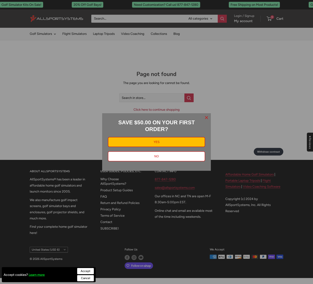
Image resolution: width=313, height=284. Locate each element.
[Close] (206, 117)
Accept (85, 271)
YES (157, 142)
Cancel (85, 278)
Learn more (37, 275)
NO (156, 156)
